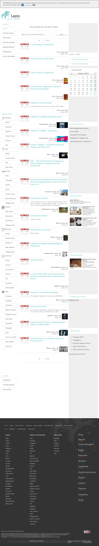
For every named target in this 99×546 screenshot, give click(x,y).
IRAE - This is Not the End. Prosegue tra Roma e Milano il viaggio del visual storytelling (47, 163)
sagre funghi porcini (79, 346)
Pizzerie (8, 140)
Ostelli (7, 185)
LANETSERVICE (87, 542)
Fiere (7, 453)
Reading (8, 488)
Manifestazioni (10, 481)
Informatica (8, 319)
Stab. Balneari (9, 247)
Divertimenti (9, 220)
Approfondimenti (8, 47)
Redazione (6, 380)
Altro (55, 453)
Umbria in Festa (87, 484)
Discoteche (9, 216)
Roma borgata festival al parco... (79, 128)
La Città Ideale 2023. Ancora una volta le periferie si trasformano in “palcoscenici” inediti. (47, 276)
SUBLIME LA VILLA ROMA (41, 103)
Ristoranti (8, 127)
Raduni (7, 496)
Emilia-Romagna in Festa (87, 445)
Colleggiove (77, 340)
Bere (55, 441)
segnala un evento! (54, 535)
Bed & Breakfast (10, 198)
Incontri (8, 463)
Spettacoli (8, 283)
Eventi (5, 28)
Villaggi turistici (10, 203)
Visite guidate (9, 287)
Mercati (8, 466)
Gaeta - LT (65, 267)
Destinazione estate (38, 216)
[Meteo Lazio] (74, 300)
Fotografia (8, 328)
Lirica (7, 456)
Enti (6, 278)
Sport (7, 332)
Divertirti (56, 446)
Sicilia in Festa (87, 500)
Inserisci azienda (9, 42)
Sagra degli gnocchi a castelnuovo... (81, 141)
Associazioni (9, 269)
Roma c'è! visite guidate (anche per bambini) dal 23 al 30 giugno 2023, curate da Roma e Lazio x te (49, 182)
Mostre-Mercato (10, 501)
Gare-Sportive (9, 478)
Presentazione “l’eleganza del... (79, 138)
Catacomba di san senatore (78, 135)
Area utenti (6, 38)
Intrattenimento (10, 468)
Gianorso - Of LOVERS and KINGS (44, 292)
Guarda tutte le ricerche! (77, 354)
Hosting (69, 542)
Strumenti (8, 346)
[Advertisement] (83, 35)
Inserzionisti (7, 389)
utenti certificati (10, 537)
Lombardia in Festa (87, 467)
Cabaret (8, 451)
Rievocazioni (9, 503)
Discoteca (8, 471)
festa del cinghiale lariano (81, 343)
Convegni (8, 483)
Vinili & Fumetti (36, 260)
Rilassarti (56, 448)
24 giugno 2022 (78, 337)
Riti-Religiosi (9, 486)
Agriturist (8, 131)
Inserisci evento (8, 33)
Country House (10, 136)
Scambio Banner (8, 385)
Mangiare (56, 438)
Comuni (7, 265)
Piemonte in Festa (87, 456)
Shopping (8, 301)
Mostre (7, 458)
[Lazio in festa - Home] (14, 16)
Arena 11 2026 (74, 131)
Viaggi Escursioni (10, 314)
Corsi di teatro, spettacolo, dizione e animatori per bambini (45, 88)
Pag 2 (48, 40)
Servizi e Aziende (10, 337)
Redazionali (7, 52)
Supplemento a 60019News (36, 541)
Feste (7, 446)
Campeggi (8, 180)
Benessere (8, 243)
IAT (31, 453)
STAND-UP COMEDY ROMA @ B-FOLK (46, 117)
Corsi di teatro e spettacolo (42, 45)
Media (7, 260)
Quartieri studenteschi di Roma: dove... (88, 207)
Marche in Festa (87, 440)
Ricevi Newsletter (9, 56)
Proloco (7, 274)
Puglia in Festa (87, 451)
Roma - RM (64, 52)
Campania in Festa (87, 495)
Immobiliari (8, 323)
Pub (6, 145)
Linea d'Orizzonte (74, 199)
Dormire (56, 443)
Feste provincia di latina (81, 349)
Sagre (7, 438)
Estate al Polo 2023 (38, 306)
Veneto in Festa (87, 478)
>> (45, 40)
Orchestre (8, 296)
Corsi (7, 476)
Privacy (89, 541)
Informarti (56, 451)
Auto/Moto (8, 305)
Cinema (8, 443)
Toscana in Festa (87, 489)
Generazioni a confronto (40, 230)
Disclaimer (77, 541)
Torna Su (91, 420)
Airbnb (7, 122)
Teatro (7, 441)
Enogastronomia (10, 493)
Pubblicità (83, 541)
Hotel (7, 176)
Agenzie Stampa (10, 310)
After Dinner (9, 167)
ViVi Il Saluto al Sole (39, 198)
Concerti (8, 461)
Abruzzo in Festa (87, 462)
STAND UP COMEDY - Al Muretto (43, 131)
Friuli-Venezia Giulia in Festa (87, 473)
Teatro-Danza (9, 473)
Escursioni (9, 491)
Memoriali (8, 498)
